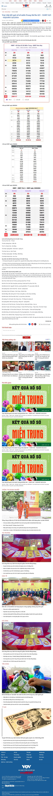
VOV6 (35, 0)
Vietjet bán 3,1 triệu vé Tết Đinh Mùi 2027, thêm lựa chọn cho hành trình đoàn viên (22, 530)
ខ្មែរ (30, 2)
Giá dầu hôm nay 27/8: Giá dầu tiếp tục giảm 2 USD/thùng (16, 570)
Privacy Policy (20, 335)
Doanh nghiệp (17, 757)
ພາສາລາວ (39, 2)
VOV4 (25, 0)
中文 (3, 2)
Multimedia (41, 752)
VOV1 (10, 0)
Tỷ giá (4, 707)
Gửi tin (26, 337)
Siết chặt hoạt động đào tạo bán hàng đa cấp (13, 699)
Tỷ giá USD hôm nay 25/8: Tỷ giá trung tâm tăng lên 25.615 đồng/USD (19, 740)
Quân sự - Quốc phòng (6, 762)
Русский (44, 2)
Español (49, 2)
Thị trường (16, 754)
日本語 (26, 2)
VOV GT (40, 0)
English (5, 6)
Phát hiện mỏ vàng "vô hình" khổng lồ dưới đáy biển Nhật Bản (17, 656)
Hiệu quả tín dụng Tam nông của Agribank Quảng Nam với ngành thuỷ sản (20, 527)
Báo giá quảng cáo (6, 782)
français (7, 2)
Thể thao (41, 754)
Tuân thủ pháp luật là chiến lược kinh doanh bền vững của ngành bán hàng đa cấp (22, 702)
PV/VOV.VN (48, 321)
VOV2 (15, 0)
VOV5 (30, 0)
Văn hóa (16, 759)
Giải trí (28, 759)
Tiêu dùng (5, 664)
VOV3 (20, 0)
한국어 (33, 2)
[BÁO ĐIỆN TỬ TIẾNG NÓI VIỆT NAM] (26, 6)
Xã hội (15, 752)
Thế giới (28, 752)
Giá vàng (5, 620)
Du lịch (41, 759)
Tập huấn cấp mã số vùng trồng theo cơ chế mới (14, 611)
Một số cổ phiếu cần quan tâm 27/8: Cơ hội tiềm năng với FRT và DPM (18, 568)
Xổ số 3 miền (15, 11)
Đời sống (3, 759)
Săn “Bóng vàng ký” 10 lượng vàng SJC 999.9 (13, 525)
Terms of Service (26, 335)
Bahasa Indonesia (19, 2)
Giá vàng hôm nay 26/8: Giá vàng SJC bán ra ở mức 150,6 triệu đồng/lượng (20, 654)
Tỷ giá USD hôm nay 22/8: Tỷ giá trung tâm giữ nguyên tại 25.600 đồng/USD (20, 745)
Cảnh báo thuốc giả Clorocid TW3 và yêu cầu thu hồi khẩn (16, 704)
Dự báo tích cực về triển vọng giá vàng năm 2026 (14, 661)
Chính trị (3, 752)
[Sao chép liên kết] (48, 21)
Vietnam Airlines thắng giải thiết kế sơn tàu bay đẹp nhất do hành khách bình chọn (22, 522)
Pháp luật (28, 754)
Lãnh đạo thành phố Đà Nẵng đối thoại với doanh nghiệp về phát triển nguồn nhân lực (22, 614)
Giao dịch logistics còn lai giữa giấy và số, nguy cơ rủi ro (16, 616)
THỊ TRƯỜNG (6, 11)
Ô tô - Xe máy (4, 757)
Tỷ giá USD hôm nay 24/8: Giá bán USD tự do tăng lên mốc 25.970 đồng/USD (20, 742)
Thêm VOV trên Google (45, 324)
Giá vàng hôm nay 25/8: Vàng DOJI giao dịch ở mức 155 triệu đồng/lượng (19, 658)
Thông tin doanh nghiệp (10, 489)
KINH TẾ (4, 576)
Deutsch (12, 2)
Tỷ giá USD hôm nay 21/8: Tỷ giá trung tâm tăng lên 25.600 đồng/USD (19, 747)
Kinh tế (3, 754)
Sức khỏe (41, 757)
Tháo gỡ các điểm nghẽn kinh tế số (11, 609)
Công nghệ (29, 757)
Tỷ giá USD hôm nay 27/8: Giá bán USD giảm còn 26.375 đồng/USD (18, 566)
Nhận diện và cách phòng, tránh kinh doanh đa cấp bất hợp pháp (18, 697)
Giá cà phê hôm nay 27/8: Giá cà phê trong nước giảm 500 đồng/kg (18, 573)
